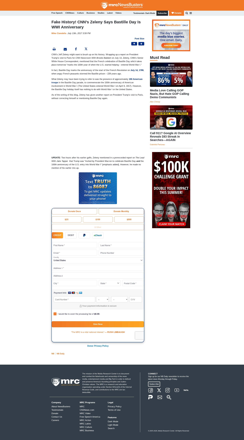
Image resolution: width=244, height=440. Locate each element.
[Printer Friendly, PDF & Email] (65, 49)
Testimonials (138, 13)
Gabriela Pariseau (157, 144)
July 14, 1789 (137, 70)
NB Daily (60, 354)
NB (52, 354)
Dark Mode (150, 13)
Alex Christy (155, 102)
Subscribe (162, 13)
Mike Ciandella (58, 33)
